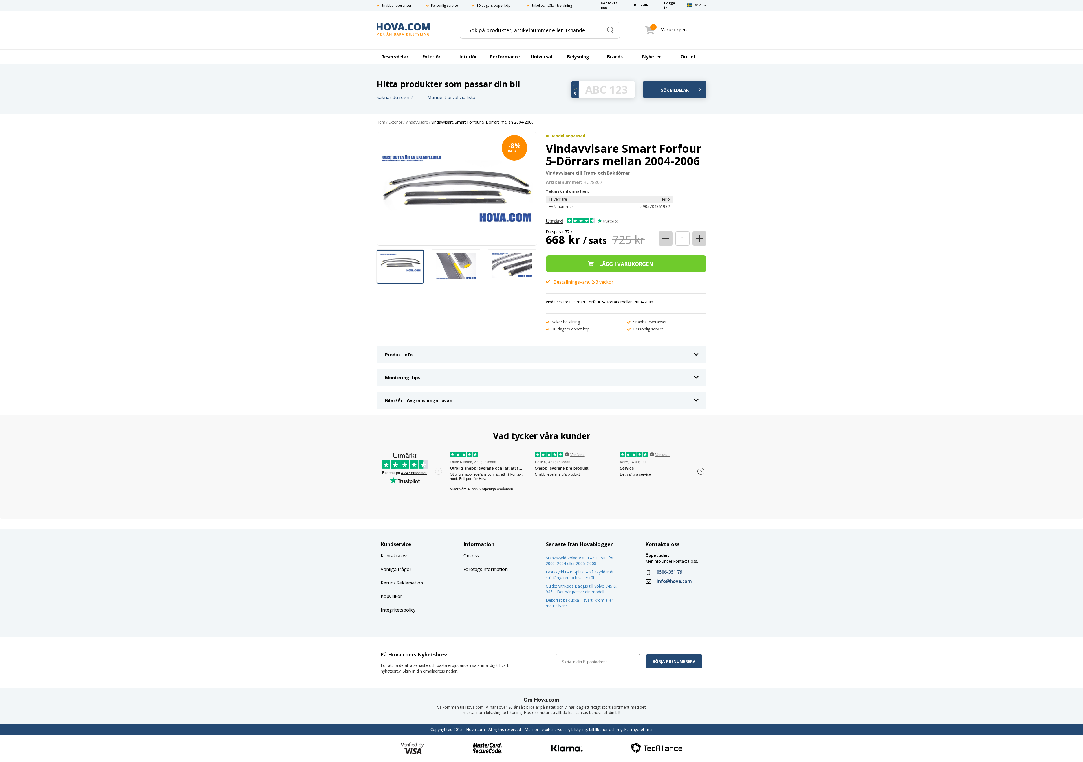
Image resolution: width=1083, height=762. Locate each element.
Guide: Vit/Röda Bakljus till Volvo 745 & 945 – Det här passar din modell (581, 588)
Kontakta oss (395, 556)
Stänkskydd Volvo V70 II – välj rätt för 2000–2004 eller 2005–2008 (580, 560)
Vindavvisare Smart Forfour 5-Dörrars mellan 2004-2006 (482, 122)
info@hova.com (674, 581)
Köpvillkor (391, 596)
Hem (381, 122)
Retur (387, 583)
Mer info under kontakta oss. (672, 561)
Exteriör (395, 122)
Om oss (471, 556)
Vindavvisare (417, 122)
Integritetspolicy (398, 610)
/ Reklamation (408, 583)
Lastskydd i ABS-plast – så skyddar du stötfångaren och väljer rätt (580, 574)
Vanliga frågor (396, 569)
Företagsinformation (485, 569)
